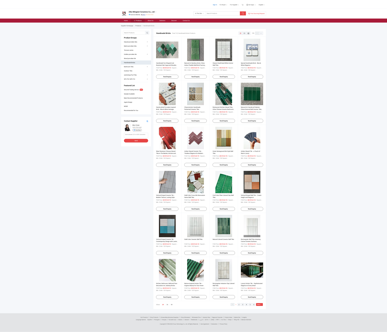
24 (163, 304)
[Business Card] (147, 121)
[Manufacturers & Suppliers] (134, 4)
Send (136, 141)
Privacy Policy (223, 324)
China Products (154, 317)
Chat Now (138, 130)
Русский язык (172, 319)
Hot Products (144, 317)
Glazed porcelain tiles (130, 42)
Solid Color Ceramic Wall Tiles (193, 239)
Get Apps (251, 5)
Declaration (214, 324)
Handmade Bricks (129, 62)
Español (149, 319)
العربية (201, 319)
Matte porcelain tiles (130, 46)
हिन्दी (217, 319)
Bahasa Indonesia (246, 319)
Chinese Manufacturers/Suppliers (169, 317)
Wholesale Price (196, 317)
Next (258, 304)
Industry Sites (206, 317)
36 (167, 305)
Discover (174, 20)
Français (164, 319)
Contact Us (186, 20)
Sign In (215, 5)
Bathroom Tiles (128, 67)
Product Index (228, 317)
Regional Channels (217, 317)
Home (126, 20)
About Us (150, 20)
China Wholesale (185, 317)
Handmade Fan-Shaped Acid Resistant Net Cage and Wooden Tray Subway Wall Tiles (166, 65)
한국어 (207, 319)
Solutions (162, 20)
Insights (244, 317)
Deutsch (187, 319)
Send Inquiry (167, 76)
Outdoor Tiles (128, 71)
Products (139, 20)
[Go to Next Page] (261, 33)
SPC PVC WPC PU (129, 79)
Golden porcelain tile (130, 54)
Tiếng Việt (236, 319)
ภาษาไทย (223, 319)
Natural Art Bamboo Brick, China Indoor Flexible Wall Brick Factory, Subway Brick (194, 65)
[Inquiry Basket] (243, 5)
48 (171, 305)
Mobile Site (237, 317)
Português (157, 319)
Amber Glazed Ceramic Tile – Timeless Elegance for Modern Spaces (193, 153)
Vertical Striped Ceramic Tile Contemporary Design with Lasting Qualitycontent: (167, 241)
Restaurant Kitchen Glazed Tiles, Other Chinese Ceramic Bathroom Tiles (223, 109)
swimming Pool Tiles (130, 75)
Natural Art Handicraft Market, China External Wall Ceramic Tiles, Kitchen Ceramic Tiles (251, 109)
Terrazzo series (128, 50)
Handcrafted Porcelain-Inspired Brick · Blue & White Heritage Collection (166, 109)
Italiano (180, 319)
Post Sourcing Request (257, 13)
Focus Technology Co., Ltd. (180, 324)
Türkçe (229, 319)
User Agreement (204, 324)
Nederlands (194, 319)
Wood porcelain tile (130, 58)
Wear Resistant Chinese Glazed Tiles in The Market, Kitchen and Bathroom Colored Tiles (166, 153)
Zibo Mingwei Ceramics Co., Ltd (141, 12)
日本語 (212, 319)
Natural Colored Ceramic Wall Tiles (223, 239)
